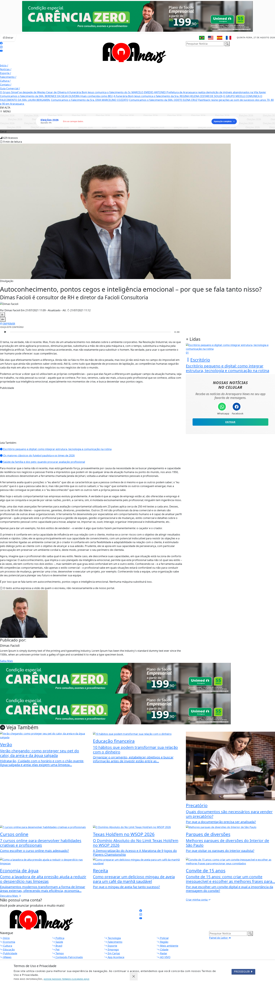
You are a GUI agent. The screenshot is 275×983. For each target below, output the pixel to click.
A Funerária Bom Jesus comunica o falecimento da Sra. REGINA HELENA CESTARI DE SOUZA (168, 96)
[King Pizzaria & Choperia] (137, 16)
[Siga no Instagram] (1, 47)
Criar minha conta (197, 899)
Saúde (59, 942)
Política (59, 938)
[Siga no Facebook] (1, 43)
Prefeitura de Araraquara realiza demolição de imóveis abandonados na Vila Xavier (216, 92)
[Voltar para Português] (201, 37)
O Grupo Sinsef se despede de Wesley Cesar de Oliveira (33, 92)
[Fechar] (134, 976)
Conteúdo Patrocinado (69, 957)
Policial (164, 938)
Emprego (113, 949)
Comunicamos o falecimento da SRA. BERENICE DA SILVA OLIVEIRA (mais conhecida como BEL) (56, 96)
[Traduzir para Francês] (228, 37)
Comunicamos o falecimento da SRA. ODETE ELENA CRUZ (163, 100)
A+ (2, 319)
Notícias (5, 69)
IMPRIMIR (9, 323)
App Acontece (115, 957)
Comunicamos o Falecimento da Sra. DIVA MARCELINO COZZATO (89, 100)
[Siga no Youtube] (1, 51)
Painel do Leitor (219, 937)
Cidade (163, 949)
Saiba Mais (6, 661)
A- (2, 314)
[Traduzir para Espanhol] (219, 37)
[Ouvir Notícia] (5, 332)
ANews (7, 957)
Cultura (5, 81)
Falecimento (8, 77)
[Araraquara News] (133, 52)
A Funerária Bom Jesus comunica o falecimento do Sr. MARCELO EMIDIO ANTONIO (116, 92)
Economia (9, 942)
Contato (5, 84)
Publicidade (10, 953)
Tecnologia (114, 938)
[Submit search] (227, 43)
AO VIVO (164, 957)
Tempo (59, 953)
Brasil (58, 945)
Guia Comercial (10, 88)
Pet (57, 949)
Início (4, 65)
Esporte (5, 73)
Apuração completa (223, 121)
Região (163, 942)
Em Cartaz (113, 953)
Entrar (230, 421)
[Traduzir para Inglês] (210, 37)
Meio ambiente (168, 945)
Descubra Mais (9, 896)
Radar (163, 953)
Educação (9, 949)
